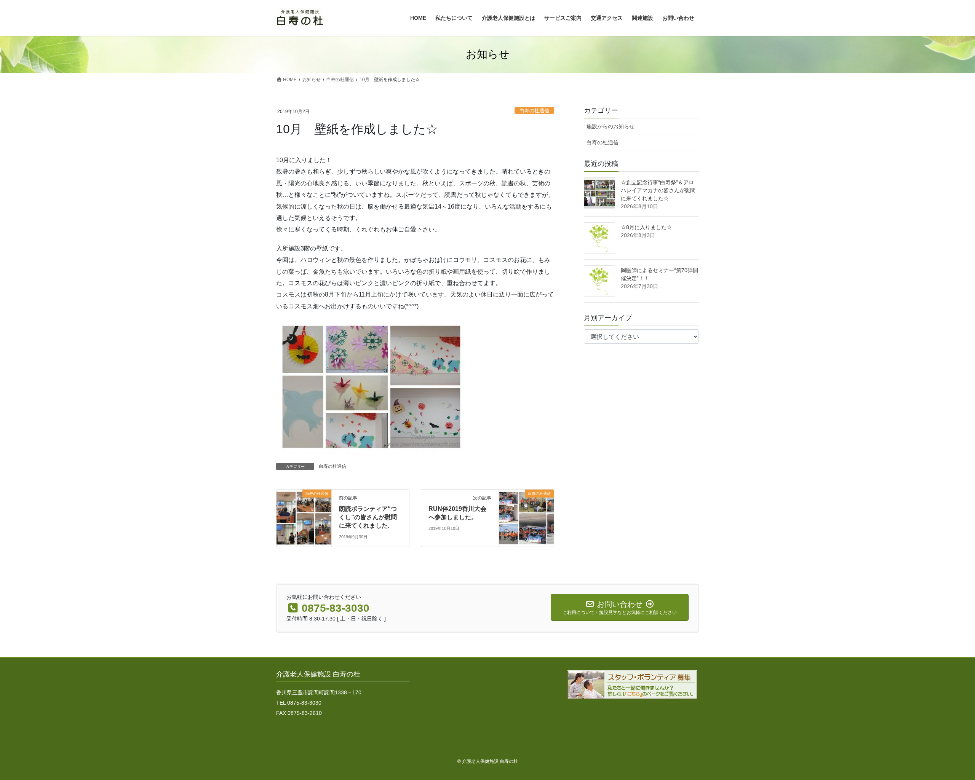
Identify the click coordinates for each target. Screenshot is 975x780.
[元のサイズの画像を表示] (371, 386)
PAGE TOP (946, 750)
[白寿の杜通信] (304, 517)
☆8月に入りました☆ (646, 227)
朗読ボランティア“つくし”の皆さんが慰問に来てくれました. (368, 517)
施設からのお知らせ (611, 126)
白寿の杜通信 (534, 110)
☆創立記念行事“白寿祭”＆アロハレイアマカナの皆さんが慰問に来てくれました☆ (658, 190)
